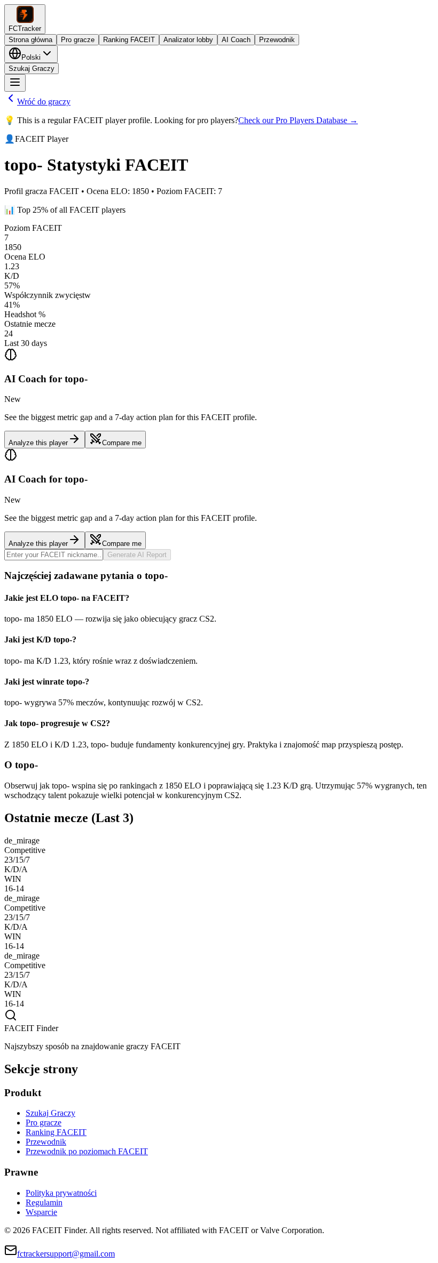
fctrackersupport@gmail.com (66, 1253)
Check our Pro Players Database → (298, 120)
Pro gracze (78, 40)
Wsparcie (41, 1212)
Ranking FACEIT (129, 40)
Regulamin (44, 1202)
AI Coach (236, 40)
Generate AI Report (137, 555)
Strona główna (30, 40)
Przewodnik (277, 40)
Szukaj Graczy (31, 69)
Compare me (122, 443)
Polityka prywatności (61, 1192)
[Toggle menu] (15, 83)
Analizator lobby (188, 40)
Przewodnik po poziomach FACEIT (87, 1151)
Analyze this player (38, 443)
